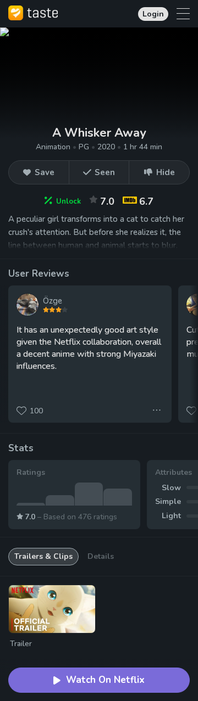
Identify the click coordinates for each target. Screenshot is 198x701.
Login (153, 14)
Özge (52, 300)
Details (100, 556)
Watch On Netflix (105, 680)
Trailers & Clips (43, 556)
